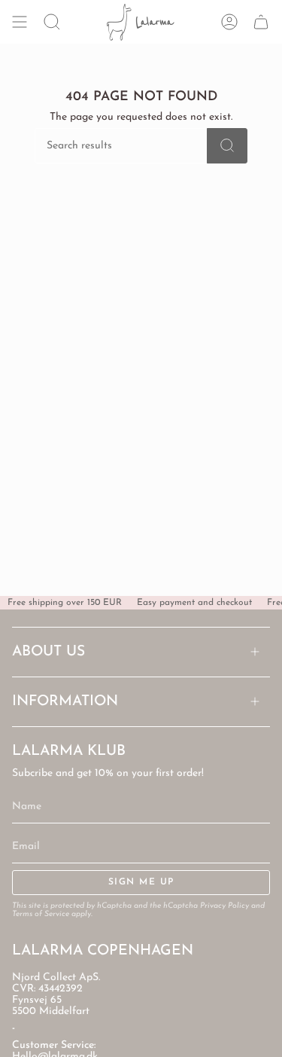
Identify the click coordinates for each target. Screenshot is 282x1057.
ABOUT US (48, 652)
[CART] (261, 22)
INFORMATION (65, 702)
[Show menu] (20, 22)
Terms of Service (40, 914)
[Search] (227, 145)
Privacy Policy (224, 906)
